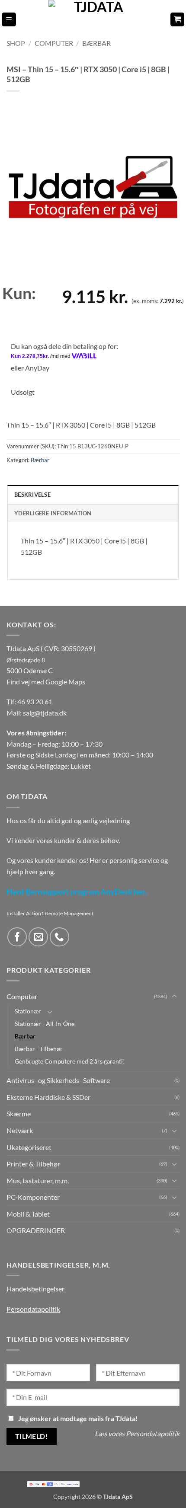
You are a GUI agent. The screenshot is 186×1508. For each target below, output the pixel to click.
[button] (9, 20)
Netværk (19, 1130)
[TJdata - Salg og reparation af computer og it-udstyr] (96, 19)
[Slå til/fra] (174, 996)
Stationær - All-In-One (44, 1023)
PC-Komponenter (33, 1197)
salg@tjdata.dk (45, 713)
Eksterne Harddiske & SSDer (48, 1097)
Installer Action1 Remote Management (49, 913)
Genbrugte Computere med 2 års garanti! (70, 1061)
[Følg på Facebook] (17, 937)
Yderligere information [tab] (53, 513)
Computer (54, 43)
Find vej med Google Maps (45, 681)
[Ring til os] (59, 937)
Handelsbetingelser (35, 1288)
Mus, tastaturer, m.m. (37, 1180)
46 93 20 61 (34, 701)
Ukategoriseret (28, 1147)
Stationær (28, 1011)
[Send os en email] (38, 937)
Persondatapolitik (33, 1309)
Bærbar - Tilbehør (39, 1048)
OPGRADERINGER (35, 1230)
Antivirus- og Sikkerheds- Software (58, 1080)
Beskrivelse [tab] (32, 494)
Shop (15, 43)
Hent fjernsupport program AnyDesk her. (76, 891)
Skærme (18, 1113)
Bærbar (96, 43)
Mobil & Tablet (28, 1214)
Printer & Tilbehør (33, 1164)
